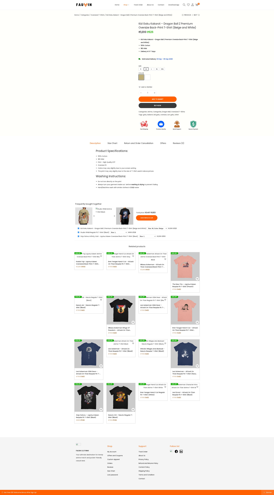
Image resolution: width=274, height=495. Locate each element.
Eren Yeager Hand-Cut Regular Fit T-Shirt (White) (152, 393)
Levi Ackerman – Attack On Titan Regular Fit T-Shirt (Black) (120, 350)
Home (76, 15)
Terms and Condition (146, 475)
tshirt (177, 115)
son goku (170, 115)
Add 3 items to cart (147, 218)
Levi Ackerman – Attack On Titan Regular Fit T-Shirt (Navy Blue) (184, 373)
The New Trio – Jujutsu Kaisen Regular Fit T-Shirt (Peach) (184, 285)
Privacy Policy (144, 459)
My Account (111, 452)
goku (145, 115)
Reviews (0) (178, 143)
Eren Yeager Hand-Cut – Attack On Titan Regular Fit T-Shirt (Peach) (185, 330)
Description (95, 143)
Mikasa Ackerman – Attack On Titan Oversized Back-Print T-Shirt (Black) (152, 266)
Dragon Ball (166, 112)
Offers (163, 143)
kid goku (157, 115)
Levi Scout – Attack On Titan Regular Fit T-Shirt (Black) (183, 393)
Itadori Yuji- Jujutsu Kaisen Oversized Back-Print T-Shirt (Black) (87, 263)
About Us (142, 455)
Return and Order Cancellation (138, 143)
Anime (150, 112)
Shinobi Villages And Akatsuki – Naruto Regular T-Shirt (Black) (152, 350)
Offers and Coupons (115, 455)
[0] (196, 5)
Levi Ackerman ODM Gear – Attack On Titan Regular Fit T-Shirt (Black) (152, 307)
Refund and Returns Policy (148, 463)
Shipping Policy (144, 471)
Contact (142, 479)
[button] (145, 87)
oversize (164, 115)
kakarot (150, 115)
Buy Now (157, 105)
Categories (85, 15)
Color (141, 73)
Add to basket (157, 99)
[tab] (95, 143)
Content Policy (144, 467)
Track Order (143, 452)
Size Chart (112, 143)
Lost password (112, 475)
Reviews (110, 467)
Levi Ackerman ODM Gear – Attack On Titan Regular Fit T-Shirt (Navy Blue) (88, 373)
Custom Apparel (113, 459)
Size (140, 66)
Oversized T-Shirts (97, 15)
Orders (109, 463)
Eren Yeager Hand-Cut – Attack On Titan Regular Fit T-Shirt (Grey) (120, 263)
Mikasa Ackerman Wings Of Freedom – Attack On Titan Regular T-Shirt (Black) (119, 330)
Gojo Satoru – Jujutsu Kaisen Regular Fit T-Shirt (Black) (87, 416)
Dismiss (269, 492)
